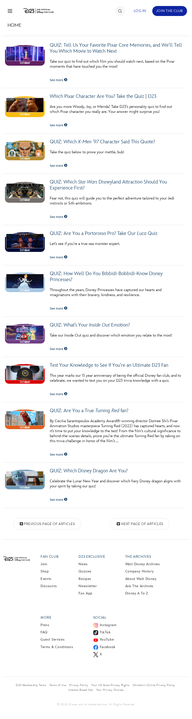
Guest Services (52, 639)
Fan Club (49, 556)
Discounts (48, 586)
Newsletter (87, 586)
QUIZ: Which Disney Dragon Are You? (89, 471)
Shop (44, 571)
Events (46, 579)
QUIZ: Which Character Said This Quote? (102, 142)
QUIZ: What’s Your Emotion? (90, 325)
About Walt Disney (140, 579)
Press (44, 625)
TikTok (105, 632)
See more (57, 80)
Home (14, 25)
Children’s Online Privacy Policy (154, 685)
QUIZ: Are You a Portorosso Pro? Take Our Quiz (104, 233)
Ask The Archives (139, 586)
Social (99, 617)
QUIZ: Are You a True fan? (89, 411)
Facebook (108, 647)
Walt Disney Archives (142, 564)
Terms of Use (58, 685)
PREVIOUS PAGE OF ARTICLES (49, 524)
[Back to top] (182, 702)
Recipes (84, 579)
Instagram (108, 625)
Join (44, 564)
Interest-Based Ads (80, 690)
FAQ (44, 632)
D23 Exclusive (91, 556)
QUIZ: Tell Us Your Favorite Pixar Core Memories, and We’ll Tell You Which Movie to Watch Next (116, 48)
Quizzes (84, 571)
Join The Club (169, 10)
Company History (139, 571)
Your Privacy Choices (110, 690)
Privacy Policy (78, 685)
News (83, 564)
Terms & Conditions (56, 647)
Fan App (85, 593)
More (46, 617)
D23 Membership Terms (31, 685)
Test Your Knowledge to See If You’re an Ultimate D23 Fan (109, 365)
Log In (140, 10)
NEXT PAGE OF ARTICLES (142, 524)
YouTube (107, 639)
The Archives (138, 556)
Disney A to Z (136, 593)
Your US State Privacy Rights (110, 685)
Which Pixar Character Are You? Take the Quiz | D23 (103, 96)
